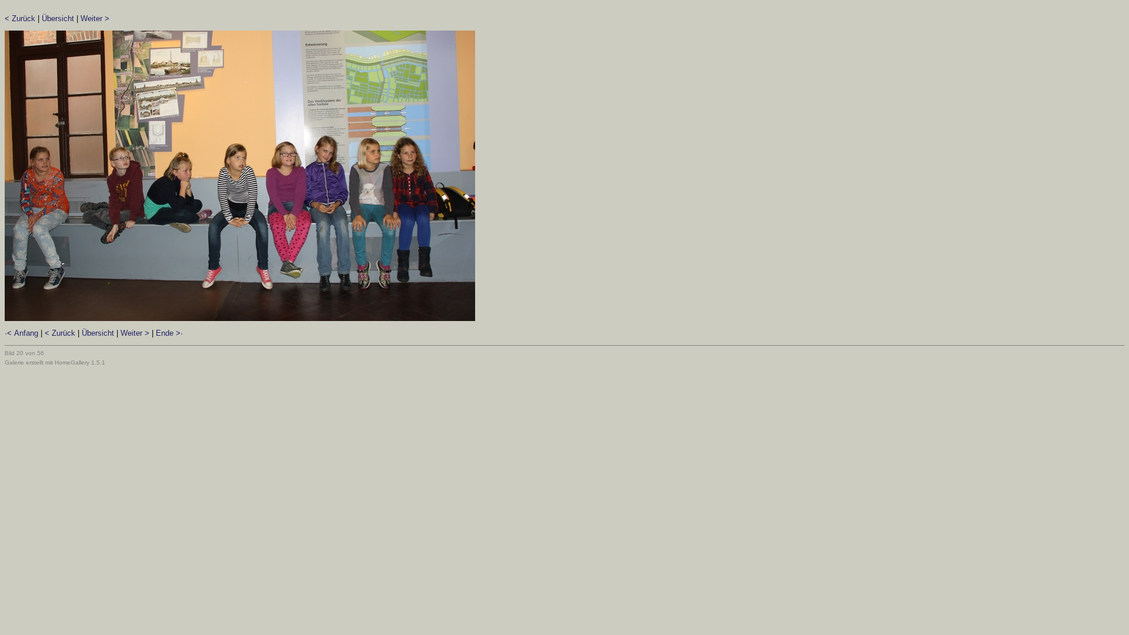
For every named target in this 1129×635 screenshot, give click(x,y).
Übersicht (58, 18)
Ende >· (169, 333)
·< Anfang (21, 333)
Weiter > (95, 18)
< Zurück (20, 18)
